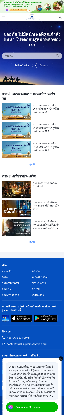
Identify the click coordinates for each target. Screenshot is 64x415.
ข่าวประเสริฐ (39, 282)
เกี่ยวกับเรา (38, 294)
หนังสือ (36, 271)
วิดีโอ (5, 276)
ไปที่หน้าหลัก (22, 65)
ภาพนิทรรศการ (10, 294)
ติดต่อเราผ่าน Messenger (28, 407)
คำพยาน (6, 288)
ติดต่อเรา (44, 65)
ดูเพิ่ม (32, 164)
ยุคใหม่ (36, 288)
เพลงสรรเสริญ (40, 276)
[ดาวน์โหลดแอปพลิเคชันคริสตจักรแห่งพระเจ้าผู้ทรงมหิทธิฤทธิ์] (5, 317)
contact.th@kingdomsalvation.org (27, 343)
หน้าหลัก (6, 271)
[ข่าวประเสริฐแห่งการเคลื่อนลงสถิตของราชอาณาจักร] (32, 17)
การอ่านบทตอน (10, 282)
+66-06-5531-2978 (18, 337)
